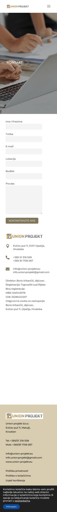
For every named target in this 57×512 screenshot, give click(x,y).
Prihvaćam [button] (11, 506)
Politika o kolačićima (18, 476)
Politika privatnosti (17, 471)
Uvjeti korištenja (15, 480)
